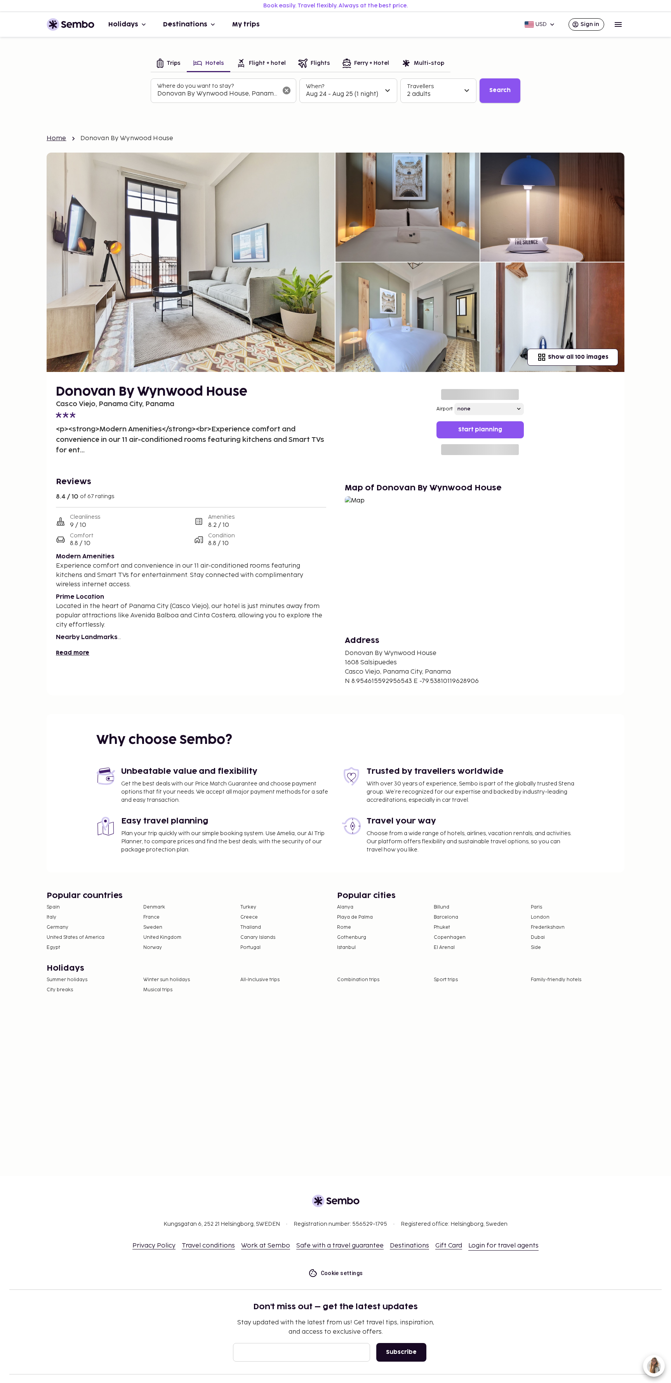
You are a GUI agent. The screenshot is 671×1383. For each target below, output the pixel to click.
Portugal (250, 947)
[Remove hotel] (286, 90)
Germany (57, 927)
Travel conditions (208, 1245)
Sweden (152, 927)
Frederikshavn (548, 927)
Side (536, 947)
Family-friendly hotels (556, 980)
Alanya (345, 907)
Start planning (480, 429)
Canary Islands (257, 937)
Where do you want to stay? (195, 86)
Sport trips (446, 980)
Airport (444, 409)
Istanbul (346, 947)
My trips (246, 24)
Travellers (420, 86)
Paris (536, 907)
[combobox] (217, 94)
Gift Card (448, 1245)
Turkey (248, 907)
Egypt (53, 947)
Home (56, 138)
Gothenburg (351, 937)
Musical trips (157, 990)
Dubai (538, 937)
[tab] (169, 64)
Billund (441, 907)
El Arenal (444, 947)
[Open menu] (618, 24)
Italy (51, 917)
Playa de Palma (355, 917)
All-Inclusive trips (260, 980)
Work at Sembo (265, 1245)
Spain (53, 907)
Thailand (250, 927)
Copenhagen (450, 937)
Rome (344, 927)
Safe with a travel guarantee (340, 1245)
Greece (249, 917)
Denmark (154, 907)
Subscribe (401, 1352)
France (151, 917)
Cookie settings (342, 1273)
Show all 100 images (578, 357)
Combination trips (358, 980)
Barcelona (446, 917)
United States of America (75, 937)
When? (315, 86)
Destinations (185, 24)
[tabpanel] (335, 90)
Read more (72, 652)
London (540, 917)
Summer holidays (67, 980)
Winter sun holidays (166, 980)
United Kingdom (162, 937)
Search (500, 90)
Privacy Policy (154, 1245)
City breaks (60, 990)
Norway (152, 947)
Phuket (442, 927)
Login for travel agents (503, 1245)
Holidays (123, 24)
